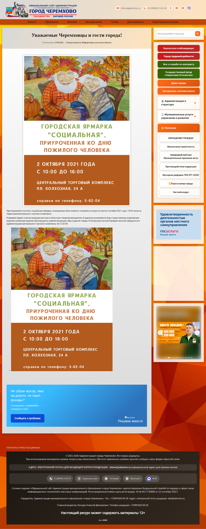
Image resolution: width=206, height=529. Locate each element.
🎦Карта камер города (181, 183)
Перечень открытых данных (23, 448)
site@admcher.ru (176, 498)
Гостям (114, 22)
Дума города (178, 83)
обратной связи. (171, 459)
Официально (51, 22)
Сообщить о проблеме (27, 418)
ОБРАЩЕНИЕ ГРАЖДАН (180, 138)
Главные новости (73, 42)
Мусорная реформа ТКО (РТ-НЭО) (181, 175)
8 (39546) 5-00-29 (157, 8)
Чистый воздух (181, 192)
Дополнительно (135, 22)
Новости (31, 22)
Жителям (72, 22)
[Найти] (197, 33)
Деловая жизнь (94, 22)
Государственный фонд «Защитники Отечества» (179, 73)
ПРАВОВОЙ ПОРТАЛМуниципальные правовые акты (181, 156)
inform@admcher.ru (131, 8)
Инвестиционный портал (165, 22)
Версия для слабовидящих (178, 48)
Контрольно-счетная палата (179, 91)
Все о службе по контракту (178, 64)
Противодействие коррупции (180, 166)
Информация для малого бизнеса (96, 42)
